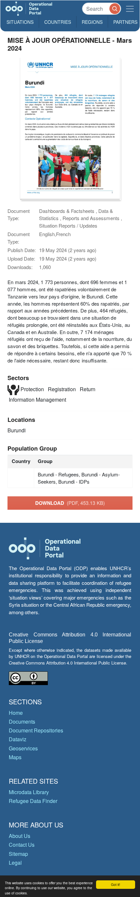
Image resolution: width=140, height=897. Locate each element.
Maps (15, 757)
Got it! (115, 884)
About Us (19, 836)
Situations (20, 22)
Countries (57, 22)
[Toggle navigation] (130, 8)
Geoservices (23, 748)
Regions (92, 22)
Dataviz (17, 739)
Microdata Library (29, 792)
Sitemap (18, 853)
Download (70, 502)
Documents (22, 721)
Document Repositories (36, 730)
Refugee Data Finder (33, 801)
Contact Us (22, 844)
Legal (15, 862)
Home (16, 712)
